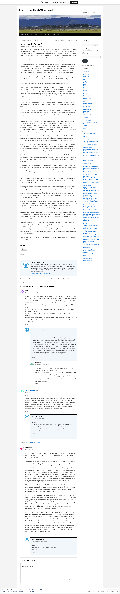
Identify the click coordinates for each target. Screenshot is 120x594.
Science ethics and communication (90, 112)
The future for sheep (87, 249)
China (84, 79)
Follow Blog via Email (88, 49)
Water (84, 127)
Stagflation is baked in (88, 146)
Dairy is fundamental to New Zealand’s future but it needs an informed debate (89, 231)
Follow (85, 61)
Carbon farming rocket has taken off (90, 234)
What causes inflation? (88, 147)
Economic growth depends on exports (91, 182)
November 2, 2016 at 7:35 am (39, 419)
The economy (86, 117)
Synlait (84, 116)
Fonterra (85, 89)
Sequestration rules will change (89, 215)
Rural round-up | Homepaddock (33, 442)
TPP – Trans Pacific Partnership (90, 122)
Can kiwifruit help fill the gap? (89, 200)
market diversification (87, 98)
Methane (85, 101)
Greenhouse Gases (53, 278)
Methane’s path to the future (89, 204)
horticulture (85, 93)
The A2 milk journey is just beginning (91, 201)
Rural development (87, 109)
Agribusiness (35, 278)
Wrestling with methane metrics (89, 242)
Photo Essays (33, 34)
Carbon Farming (86, 76)
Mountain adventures (87, 103)
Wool (84, 128)
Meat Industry (86, 100)
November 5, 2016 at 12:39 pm (39, 541)
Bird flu (85, 73)
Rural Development (44, 34)
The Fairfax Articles (56, 34)
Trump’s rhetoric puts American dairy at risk (66, 40)
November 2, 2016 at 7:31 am (39, 332)
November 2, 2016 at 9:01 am (42, 364)
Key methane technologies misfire (90, 222)
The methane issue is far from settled (91, 244)
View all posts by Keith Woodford (40, 273)
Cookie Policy (31, 591)
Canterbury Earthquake (88, 74)
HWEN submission (87, 260)
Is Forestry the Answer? (31, 43)
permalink (67, 278)
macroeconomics (86, 97)
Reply (26, 324)
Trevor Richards (30, 390)
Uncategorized (86, 123)
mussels (85, 104)
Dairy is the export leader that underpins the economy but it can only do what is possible (91, 179)
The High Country (87, 120)
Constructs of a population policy (90, 165)
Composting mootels (87, 81)
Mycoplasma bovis (87, 106)
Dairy (84, 84)
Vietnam (85, 125)
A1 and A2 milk (86, 70)
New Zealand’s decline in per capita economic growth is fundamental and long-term (90, 174)
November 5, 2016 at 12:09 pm (32, 449)
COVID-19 (85, 82)
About (26, 34)
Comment (70, 579)
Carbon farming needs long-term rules (91, 212)
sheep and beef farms (87, 114)
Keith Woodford (39, 46)
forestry (46, 278)
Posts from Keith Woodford (36, 10)
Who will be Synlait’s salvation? (90, 133)
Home (22, 34)
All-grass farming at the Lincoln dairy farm (31, 40)
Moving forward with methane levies (91, 217)
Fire (84, 87)
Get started (74, 2)
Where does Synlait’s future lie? (90, 203)
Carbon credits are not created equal (90, 228)
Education (85, 85)
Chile (84, 77)
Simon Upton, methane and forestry (90, 223)
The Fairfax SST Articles (88, 119)
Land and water (86, 95)
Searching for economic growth (90, 144)
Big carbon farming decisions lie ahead (91, 214)
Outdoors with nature (87, 108)
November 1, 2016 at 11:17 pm (32, 292)
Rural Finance (86, 111)
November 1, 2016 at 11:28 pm (32, 392)
